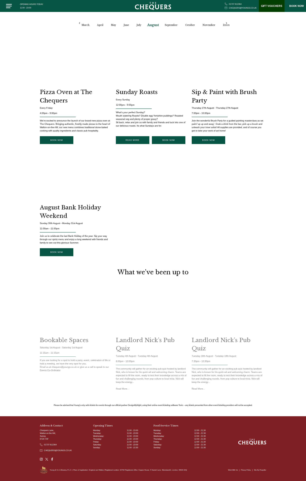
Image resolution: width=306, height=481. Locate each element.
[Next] (226, 23)
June (126, 25)
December (229, 25)
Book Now (56, 140)
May (113, 25)
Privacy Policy (246, 470)
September (171, 25)
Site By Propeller (260, 470)
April (100, 25)
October (190, 25)
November (209, 25)
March (85, 25)
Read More (132, 140)
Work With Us (233, 470)
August (153, 25)
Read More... (122, 388)
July (139, 25)
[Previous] (79, 23)
